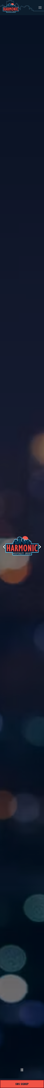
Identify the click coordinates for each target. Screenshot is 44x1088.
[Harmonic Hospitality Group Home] (10, 7)
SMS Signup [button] (22, 1084)
